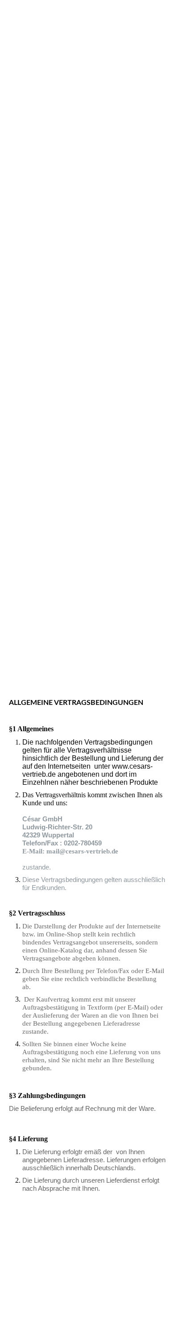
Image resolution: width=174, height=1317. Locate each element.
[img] (87, 329)
